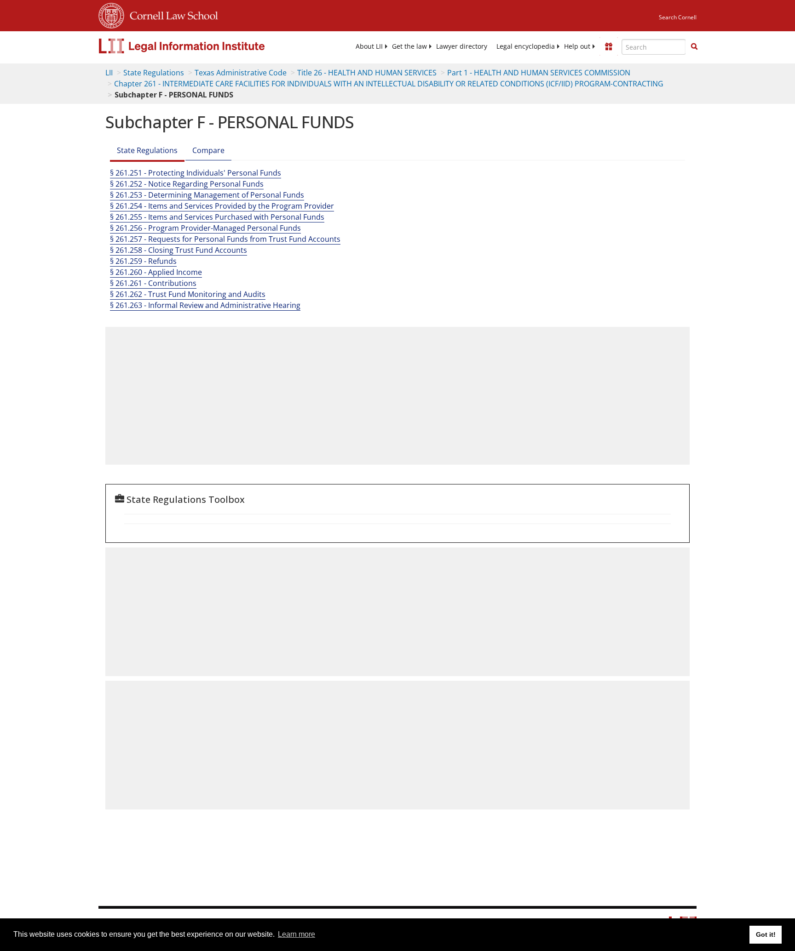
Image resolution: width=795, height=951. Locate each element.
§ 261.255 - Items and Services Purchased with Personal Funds (217, 217)
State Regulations (153, 73)
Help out (577, 46)
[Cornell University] (111, 14)
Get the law (409, 46)
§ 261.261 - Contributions (153, 283)
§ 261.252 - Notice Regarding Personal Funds (187, 184)
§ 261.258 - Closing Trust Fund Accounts (178, 250)
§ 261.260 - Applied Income (156, 272)
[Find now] (694, 47)
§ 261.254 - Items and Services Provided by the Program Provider (222, 206)
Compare (208, 150)
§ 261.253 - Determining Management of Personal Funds (207, 195)
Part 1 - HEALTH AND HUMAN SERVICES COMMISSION (538, 73)
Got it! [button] (766, 934)
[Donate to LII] (608, 46)
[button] (694, 46)
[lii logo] (202, 46)
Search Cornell (678, 17)
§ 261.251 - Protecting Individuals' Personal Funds (195, 173)
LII (109, 73)
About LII (369, 46)
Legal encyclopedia (525, 46)
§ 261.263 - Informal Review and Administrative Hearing (205, 305)
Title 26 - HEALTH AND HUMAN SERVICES (367, 73)
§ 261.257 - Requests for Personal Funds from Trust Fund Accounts (225, 239)
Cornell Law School (171, 14)
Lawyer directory (461, 46)
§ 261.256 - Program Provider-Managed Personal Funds (205, 228)
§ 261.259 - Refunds (143, 261)
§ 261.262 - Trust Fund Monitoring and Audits (187, 294)
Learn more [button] (296, 934)
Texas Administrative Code (241, 73)
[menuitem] (369, 46)
